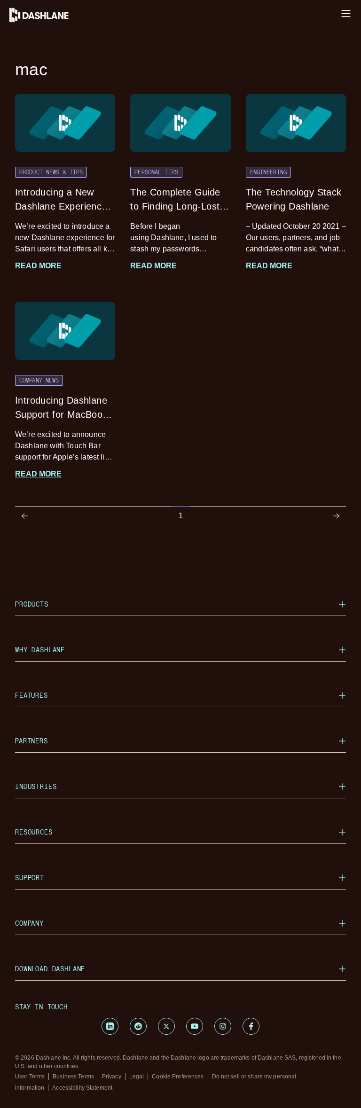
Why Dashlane (40, 650)
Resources (34, 832)
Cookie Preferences (178, 1076)
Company (29, 923)
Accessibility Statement (82, 1088)
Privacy (111, 1076)
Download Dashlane (50, 969)
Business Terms (73, 1076)
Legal (136, 1076)
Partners (31, 741)
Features (31, 695)
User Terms (30, 1076)
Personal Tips (156, 172)
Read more (38, 266)
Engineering (268, 172)
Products (31, 604)
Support (29, 878)
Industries (35, 786)
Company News (39, 380)
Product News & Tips (51, 172)
